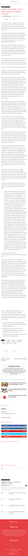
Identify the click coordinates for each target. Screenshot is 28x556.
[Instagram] (10, 544)
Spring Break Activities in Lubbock (16, 505)
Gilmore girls (8, 341)
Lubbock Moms (7, 16)
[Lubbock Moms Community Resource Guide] (14, 474)
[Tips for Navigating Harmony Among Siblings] (4, 390)
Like (25, 425)
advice (9, 340)
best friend (13, 340)
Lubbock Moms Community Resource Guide (10, 483)
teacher (8, 343)
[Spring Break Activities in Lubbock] (4, 506)
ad (5, 340)
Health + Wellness (7, 6)
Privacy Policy (19, 549)
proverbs (3, 343)
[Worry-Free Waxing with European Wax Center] (4, 513)
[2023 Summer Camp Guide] (4, 500)
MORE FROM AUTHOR (19, 379)
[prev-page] (2, 402)
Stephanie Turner (5, 485)
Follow (24, 428)
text (11, 343)
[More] (18, 19)
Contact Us (7, 549)
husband (13, 341)
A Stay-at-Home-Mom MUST (20, 358)
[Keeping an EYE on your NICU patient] (4, 494)
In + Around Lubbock (6, 479)
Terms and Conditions (14, 550)
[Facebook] (7, 544)
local (17, 341)
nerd (20, 341)
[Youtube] (21, 544)
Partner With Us (13, 549)
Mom (2, 6)
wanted (15, 343)
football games (19, 340)
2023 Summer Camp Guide (15, 499)
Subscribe (24, 436)
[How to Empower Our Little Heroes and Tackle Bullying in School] (4, 384)
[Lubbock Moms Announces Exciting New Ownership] (4, 397)
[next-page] (4, 402)
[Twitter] (17, 544)
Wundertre (16, 554)
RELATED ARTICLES (7, 379)
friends (3, 341)
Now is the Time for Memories (5, 359)
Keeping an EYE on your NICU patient (17, 492)
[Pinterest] (14, 544)
